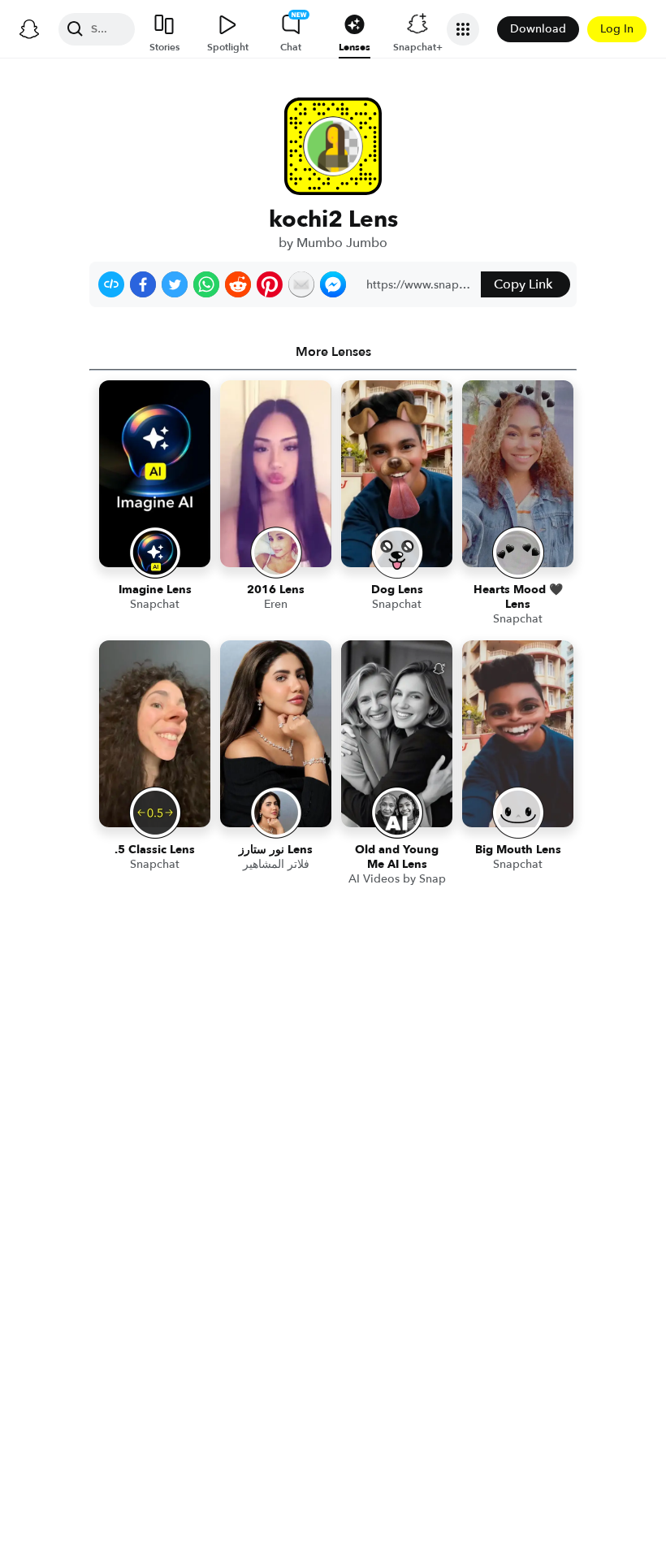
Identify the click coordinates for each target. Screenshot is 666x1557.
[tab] (333, 352)
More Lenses (333, 352)
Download (538, 29)
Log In (617, 29)
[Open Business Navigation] (463, 29)
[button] (111, 284)
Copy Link (523, 284)
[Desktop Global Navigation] (29, 29)
